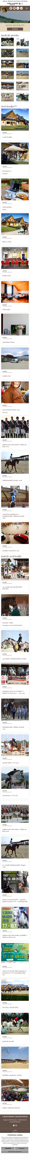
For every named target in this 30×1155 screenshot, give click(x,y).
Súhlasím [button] (8, 1148)
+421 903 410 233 (21, 1120)
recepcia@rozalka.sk (15, 1122)
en (21, 8)
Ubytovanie (15, 1132)
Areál (15, 1130)
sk (17, 8)
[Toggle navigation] (27, 8)
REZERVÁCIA (15, 29)
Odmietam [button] (22, 1148)
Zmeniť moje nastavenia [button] (14, 1151)
